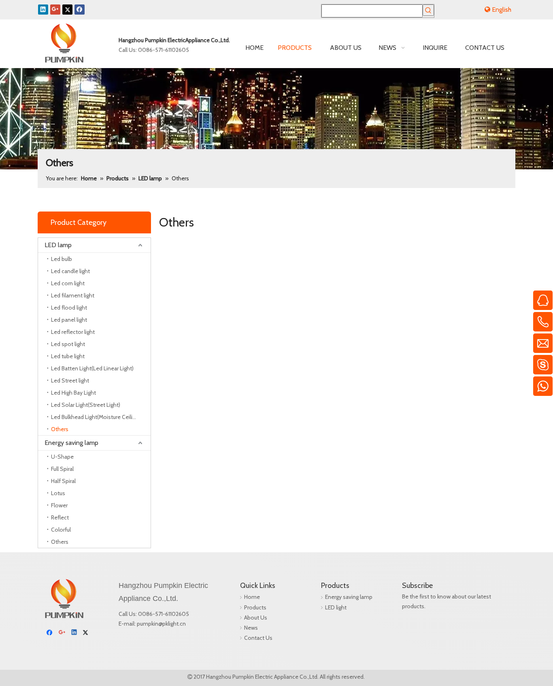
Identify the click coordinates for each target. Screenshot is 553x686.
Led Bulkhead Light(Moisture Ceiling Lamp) (101, 417)
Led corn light (68, 283)
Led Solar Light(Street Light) (85, 404)
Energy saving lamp (71, 443)
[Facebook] (79, 9)
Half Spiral (63, 481)
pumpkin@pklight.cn (161, 623)
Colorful (61, 529)
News (251, 627)
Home (252, 597)
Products (255, 607)
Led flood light (69, 307)
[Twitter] (67, 9)
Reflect (60, 517)
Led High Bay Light (73, 392)
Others (59, 429)
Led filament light (72, 295)
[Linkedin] (43, 9)
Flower (59, 505)
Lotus (58, 493)
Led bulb (61, 259)
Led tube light (68, 356)
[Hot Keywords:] (428, 10)
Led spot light (68, 344)
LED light (336, 607)
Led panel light (69, 319)
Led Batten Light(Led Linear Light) (92, 368)
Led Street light (70, 380)
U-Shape (62, 456)
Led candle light (70, 271)
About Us (255, 617)
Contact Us (258, 637)
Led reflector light (73, 332)
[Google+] (55, 9)
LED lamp (58, 245)
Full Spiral (62, 468)
